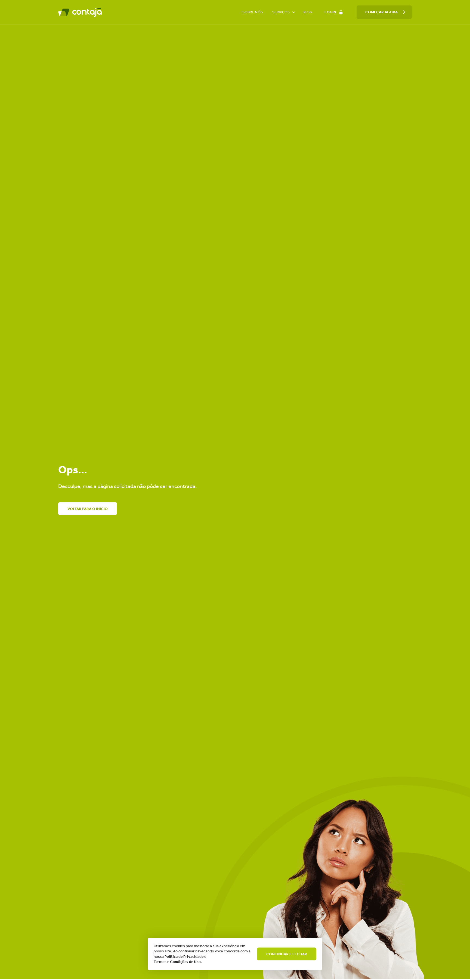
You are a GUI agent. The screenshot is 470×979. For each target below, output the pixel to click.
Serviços (281, 12)
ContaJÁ (80, 12)
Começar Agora (381, 12)
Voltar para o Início (87, 508)
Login (330, 12)
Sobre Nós (252, 12)
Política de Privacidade (184, 956)
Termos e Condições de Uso (177, 961)
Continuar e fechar (286, 954)
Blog (307, 12)
